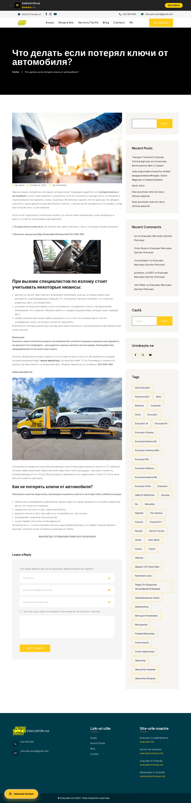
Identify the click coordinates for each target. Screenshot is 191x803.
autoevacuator (142, 396)
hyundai (165, 495)
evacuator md (142, 459)
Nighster (139, 513)
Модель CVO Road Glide (147, 566)
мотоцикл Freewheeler (146, 615)
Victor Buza (140, 248)
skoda (138, 540)
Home (15, 71)
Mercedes (150, 504)
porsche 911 (156, 522)
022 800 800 (129, 14)
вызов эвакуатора (50, 360)
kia (136, 504)
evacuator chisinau (144, 432)
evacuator (152, 414)
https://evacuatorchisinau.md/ (52, 234)
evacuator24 (161, 423)
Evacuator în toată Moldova (154, 737)
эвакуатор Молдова (145, 678)
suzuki (138, 549)
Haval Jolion (138, 185)
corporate (156, 405)
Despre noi (66, 22)
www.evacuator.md (22, 372)
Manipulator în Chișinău (152, 772)
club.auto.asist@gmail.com (34, 751)
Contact (119, 22)
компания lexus (143, 575)
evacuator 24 (141, 423)
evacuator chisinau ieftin (147, 450)
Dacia (138, 414)
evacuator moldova (144, 468)
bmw (158, 396)
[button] (10, 5)
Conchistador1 (141, 260)
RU (131, 22)
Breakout (139, 405)
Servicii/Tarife (88, 22)
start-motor (154, 540)
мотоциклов (141, 624)
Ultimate (139, 557)
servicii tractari (156, 531)
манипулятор (141, 606)
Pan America (156, 513)
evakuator (162, 486)
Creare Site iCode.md (121, 798)
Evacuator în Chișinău (151, 760)
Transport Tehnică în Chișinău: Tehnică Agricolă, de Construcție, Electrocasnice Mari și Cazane (149, 161)
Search (164, 123)
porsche (139, 522)
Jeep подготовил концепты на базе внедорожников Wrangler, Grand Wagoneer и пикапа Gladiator (151, 175)
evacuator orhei (143, 486)
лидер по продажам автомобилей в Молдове (147, 586)
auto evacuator (142, 387)
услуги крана (142, 642)
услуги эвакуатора (144, 651)
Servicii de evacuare (150, 749)
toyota (151, 549)
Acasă (50, 22)
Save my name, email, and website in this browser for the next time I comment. (62, 611)
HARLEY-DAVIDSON (144, 495)
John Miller (140, 285)
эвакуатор (140, 660)
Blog (106, 22)
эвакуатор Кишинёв (145, 669)
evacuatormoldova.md (146, 477)
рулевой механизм (144, 633)
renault (138, 531)
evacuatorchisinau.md (146, 441)
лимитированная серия (147, 597)
